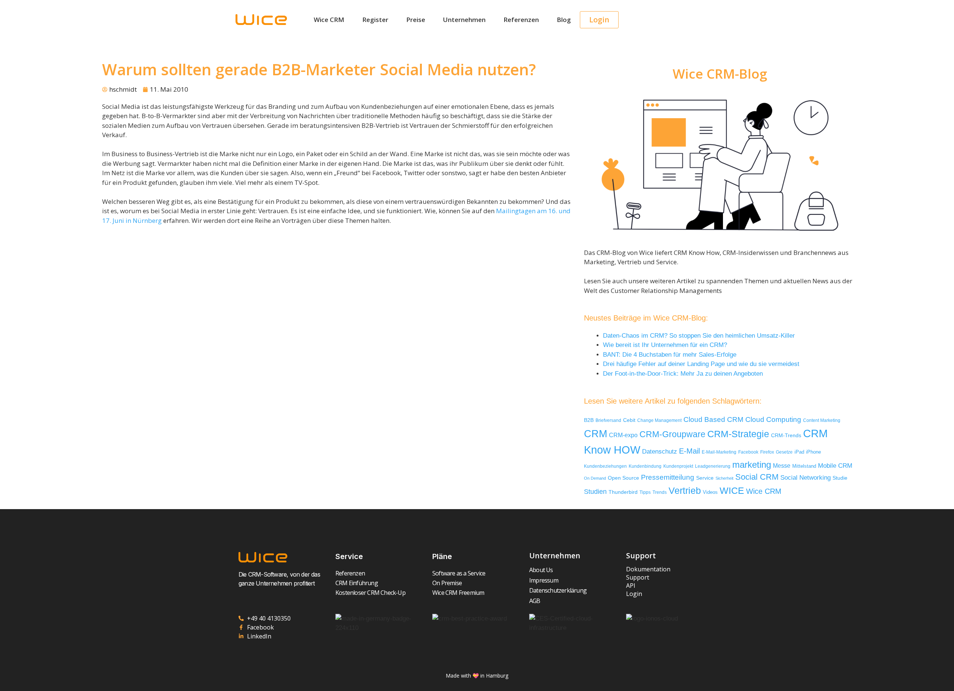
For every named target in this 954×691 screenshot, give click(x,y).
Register (375, 19)
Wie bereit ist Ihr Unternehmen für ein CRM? (665, 344)
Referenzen (521, 19)
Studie (840, 478)
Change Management (659, 420)
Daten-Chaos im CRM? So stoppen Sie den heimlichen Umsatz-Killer (699, 335)
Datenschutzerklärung (558, 590)
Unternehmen (464, 19)
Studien (595, 491)
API (630, 585)
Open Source (623, 478)
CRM (595, 433)
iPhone (813, 452)
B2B (589, 420)
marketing (751, 465)
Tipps (645, 492)
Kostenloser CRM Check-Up (370, 593)
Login (634, 594)
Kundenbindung (645, 466)
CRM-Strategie (738, 434)
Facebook (748, 452)
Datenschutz (659, 451)
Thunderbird (623, 492)
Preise (415, 19)
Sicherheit (724, 478)
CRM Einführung (356, 583)
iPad (799, 452)
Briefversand (608, 420)
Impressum (543, 580)
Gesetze (784, 451)
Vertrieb (685, 491)
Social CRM (756, 477)
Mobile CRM (835, 465)
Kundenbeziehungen (605, 466)
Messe (781, 465)
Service (705, 478)
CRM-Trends (786, 435)
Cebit (629, 420)
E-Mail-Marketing (719, 452)
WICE (732, 490)
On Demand (595, 478)
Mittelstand (804, 466)
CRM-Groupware (672, 434)
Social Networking (805, 477)
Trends (660, 492)
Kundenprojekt (678, 466)
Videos (710, 492)
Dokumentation (648, 569)
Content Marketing (821, 420)
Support (637, 577)
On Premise (447, 583)
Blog (564, 19)
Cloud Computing (773, 419)
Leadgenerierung (712, 466)
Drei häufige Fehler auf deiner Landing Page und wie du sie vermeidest (701, 363)
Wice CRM (329, 19)
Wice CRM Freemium (458, 593)
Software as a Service (458, 573)
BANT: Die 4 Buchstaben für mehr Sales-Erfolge (669, 354)
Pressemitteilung (667, 477)
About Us (541, 570)
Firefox (767, 452)
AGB (534, 601)
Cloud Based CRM (713, 419)
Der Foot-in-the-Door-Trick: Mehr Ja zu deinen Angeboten (683, 373)
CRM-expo (623, 435)
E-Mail (689, 451)
